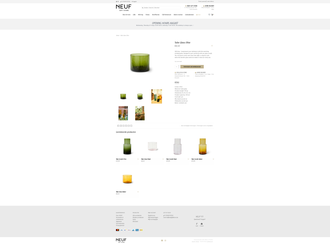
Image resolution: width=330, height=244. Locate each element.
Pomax (148, 14)
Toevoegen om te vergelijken (205, 125)
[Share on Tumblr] (129, 126)
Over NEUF (119, 215)
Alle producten (137, 215)
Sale (199, 14)
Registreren (151, 215)
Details (177, 82)
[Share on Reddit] (126, 126)
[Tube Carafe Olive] (127, 146)
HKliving (140, 14)
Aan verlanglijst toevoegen (188, 125)
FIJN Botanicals (166, 14)
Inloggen (134, 1)
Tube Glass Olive (124, 35)
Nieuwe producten (138, 217)
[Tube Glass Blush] (152, 146)
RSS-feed (135, 221)
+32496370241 (168, 215)
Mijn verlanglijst (153, 219)
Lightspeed (210, 241)
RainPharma (155, 14)
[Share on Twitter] (131, 126)
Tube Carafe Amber (196, 159)
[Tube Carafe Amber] (202, 146)
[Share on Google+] (121, 126)
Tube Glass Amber (121, 192)
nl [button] (118, 1)
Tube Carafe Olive (121, 159)
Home (117, 35)
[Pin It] (123, 126)
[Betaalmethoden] (118, 230)
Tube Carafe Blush (171, 159)
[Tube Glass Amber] (127, 179)
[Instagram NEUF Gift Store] (165, 240)
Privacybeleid (120, 225)
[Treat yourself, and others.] (127, 7)
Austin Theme (195, 241)
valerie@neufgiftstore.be (170, 217)
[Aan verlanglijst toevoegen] (212, 46)
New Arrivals (126, 14)
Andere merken (178, 14)
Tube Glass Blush (146, 159)
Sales (134, 219)
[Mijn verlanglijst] (209, 14)
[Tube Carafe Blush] (177, 146)
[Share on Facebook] (118, 126)
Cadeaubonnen (189, 14)
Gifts (134, 14)
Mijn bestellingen (153, 217)
